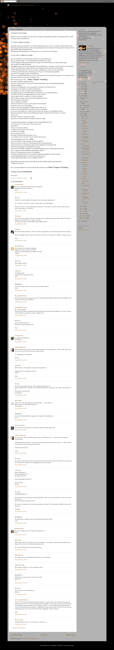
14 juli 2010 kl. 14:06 (20, 559)
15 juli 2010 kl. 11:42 (20, 624)
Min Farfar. (85, 116)
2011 (82, 93)
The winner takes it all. (85, 137)
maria (16, 365)
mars (83, 213)
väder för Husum (83, 229)
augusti (84, 111)
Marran (17, 540)
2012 (82, 91)
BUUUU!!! (84, 174)
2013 (82, 89)
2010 (82, 96)
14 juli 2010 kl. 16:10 (20, 569)
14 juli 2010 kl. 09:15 (20, 511)
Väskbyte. (84, 126)
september (85, 107)
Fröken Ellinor (19, 347)
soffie (16, 271)
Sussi (16, 492)
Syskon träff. (85, 151)
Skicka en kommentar (19, 627)
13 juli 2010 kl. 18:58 (20, 255)
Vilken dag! (85, 158)
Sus (16, 383)
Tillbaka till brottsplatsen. (85, 198)
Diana (16, 216)
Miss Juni (18, 619)
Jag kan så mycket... (85, 190)
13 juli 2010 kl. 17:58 (20, 192)
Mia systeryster (19, 295)
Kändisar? (85, 162)
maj (83, 209)
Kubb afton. (85, 134)
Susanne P (18, 528)
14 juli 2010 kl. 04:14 (20, 420)
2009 (82, 221)
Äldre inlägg (70, 635)
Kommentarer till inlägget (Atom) (30, 638)
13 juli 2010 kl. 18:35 (20, 224)
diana (16, 261)
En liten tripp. (85, 128)
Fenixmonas (18, 425)
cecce (16, 470)
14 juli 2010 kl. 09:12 (20, 486)
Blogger (72, 645)
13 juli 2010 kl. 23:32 (20, 395)
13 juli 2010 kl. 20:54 (20, 302)
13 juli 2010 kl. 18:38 (20, 240)
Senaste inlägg (16, 635)
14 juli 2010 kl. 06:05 (20, 430)
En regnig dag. (84, 131)
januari (84, 218)
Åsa (16, 197)
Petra (16, 229)
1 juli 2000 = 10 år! (85, 202)
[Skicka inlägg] (31, 178)
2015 (82, 84)
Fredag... (84, 176)
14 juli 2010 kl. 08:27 (20, 465)
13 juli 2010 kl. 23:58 (20, 408)
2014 (82, 86)
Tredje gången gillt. (84, 122)
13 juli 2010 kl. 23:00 (20, 330)
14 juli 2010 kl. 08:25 (20, 453)
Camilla (91, 46)
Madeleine (18, 555)
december (85, 98)
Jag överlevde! (85, 145)
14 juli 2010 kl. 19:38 (20, 583)
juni (83, 206)
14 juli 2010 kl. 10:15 (20, 534)
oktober (84, 105)
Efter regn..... (85, 118)
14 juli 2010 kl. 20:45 (20, 594)
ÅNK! (83, 183)
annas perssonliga (20, 600)
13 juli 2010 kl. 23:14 (20, 341)
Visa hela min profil (84, 62)
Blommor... (85, 178)
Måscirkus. (85, 160)
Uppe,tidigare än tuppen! (85, 148)
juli (83, 114)
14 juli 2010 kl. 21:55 (20, 614)
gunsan (17, 400)
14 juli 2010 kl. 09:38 (20, 523)
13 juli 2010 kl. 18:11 (20, 210)
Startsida (44, 635)
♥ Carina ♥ (18, 184)
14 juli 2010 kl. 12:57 (20, 549)
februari (84, 216)
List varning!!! (85, 181)
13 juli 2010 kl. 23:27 (20, 378)
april (83, 211)
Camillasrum (18, 565)
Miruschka (18, 246)
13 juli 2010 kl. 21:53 (20, 315)
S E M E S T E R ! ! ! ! (85, 165)
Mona (16, 588)
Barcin (61, 645)
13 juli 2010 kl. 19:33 (20, 265)
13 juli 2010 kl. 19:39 (20, 278)
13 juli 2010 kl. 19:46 (20, 290)
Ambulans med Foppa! (84, 170)
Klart (81, 227)
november (85, 101)
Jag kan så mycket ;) (85, 141)
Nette (16, 320)
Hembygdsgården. (85, 193)
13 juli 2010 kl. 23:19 (20, 360)
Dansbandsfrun (19, 307)
